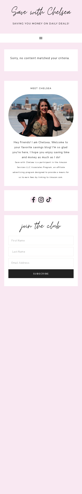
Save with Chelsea (41, 13)
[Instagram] (41, 202)
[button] (41, 38)
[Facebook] (33, 202)
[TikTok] (48, 202)
